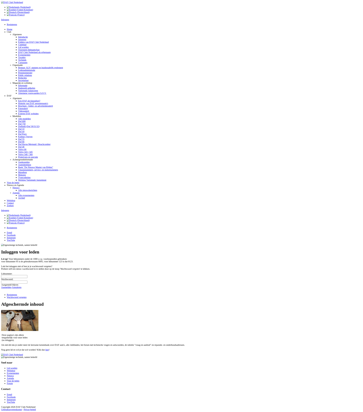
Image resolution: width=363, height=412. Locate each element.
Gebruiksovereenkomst (11, 409)
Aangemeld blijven (9, 285)
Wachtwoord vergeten (17, 297)
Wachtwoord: (7, 279)
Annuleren (16, 287)
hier (47, 350)
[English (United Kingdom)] (20, 10)
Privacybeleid (30, 409)
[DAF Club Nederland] (12, 2)
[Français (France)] (16, 15)
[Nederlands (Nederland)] (19, 7)
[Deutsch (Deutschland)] (18, 12)
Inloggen (5, 19)
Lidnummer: (6, 273)
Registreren (12, 24)
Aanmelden (6, 287)
